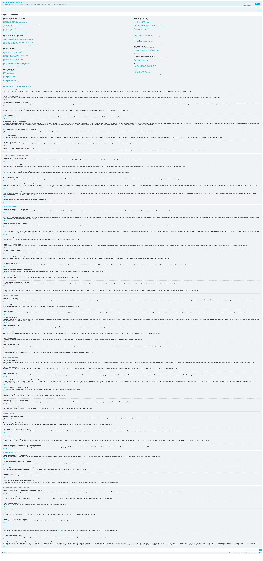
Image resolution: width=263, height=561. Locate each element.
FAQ (260, 10)
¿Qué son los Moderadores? (140, 21)
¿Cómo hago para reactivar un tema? (11, 66)
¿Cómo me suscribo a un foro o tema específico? (145, 59)
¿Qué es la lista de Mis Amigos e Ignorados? (143, 41)
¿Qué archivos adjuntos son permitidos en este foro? (145, 65)
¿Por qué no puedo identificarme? (10, 19)
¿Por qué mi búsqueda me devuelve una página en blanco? (147, 50)
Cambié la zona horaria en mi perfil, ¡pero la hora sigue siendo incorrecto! (19, 39)
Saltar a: (243, 550)
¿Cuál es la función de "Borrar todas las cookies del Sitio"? (15, 32)
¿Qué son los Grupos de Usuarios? (141, 22)
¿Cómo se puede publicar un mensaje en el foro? (13, 49)
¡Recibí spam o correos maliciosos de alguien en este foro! (147, 36)
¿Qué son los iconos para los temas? (11, 81)
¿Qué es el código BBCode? (9, 70)
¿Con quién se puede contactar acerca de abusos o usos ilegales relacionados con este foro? (154, 74)
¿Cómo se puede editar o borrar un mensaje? (13, 51)
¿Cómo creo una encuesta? (9, 53)
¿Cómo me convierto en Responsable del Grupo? (145, 25)
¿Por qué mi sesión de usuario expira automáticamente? (15, 22)
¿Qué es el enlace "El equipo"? (141, 29)
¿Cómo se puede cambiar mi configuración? (12, 36)
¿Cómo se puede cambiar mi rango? (11, 43)
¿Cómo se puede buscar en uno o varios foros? (144, 47)
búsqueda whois (120, 543)
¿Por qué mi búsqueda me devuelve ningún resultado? (146, 49)
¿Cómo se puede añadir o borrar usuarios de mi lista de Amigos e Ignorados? (151, 42)
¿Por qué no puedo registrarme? (10, 30)
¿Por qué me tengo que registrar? (10, 21)
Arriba (5, 92)
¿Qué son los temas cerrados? (9, 80)
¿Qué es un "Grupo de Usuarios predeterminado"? (145, 28)
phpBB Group (60, 530)
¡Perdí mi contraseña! (7, 25)
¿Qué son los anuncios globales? (10, 76)
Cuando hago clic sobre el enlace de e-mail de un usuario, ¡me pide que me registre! (21, 45)
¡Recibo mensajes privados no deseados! (143, 35)
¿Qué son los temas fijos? (8, 79)
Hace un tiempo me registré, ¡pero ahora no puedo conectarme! (17, 28)
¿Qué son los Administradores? (141, 19)
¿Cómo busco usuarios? (139, 51)
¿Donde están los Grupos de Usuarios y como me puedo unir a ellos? (149, 23)
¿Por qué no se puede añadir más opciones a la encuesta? (15, 55)
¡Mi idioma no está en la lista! (9, 40)
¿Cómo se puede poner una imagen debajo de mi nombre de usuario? (18, 42)
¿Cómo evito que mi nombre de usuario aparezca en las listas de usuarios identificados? (22, 23)
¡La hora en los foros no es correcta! (11, 38)
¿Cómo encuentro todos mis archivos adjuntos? (144, 66)
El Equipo (231, 552)
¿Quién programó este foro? (140, 71)
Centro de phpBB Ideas (71, 537)
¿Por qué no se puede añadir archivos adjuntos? (13, 59)
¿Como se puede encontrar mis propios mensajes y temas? (147, 53)
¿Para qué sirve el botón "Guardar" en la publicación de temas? (16, 63)
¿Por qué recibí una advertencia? (10, 60)
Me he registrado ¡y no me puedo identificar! (12, 26)
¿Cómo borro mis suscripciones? (141, 60)
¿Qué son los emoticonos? (8, 73)
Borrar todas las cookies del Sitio (241, 552)
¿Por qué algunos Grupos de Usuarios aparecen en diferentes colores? (149, 26)
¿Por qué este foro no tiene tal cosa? (142, 72)
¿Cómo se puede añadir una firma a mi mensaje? (13, 52)
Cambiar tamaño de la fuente (260, 8)
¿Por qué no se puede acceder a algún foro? (12, 57)
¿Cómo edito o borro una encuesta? (11, 56)
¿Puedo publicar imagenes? (9, 74)
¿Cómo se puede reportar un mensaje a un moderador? (15, 62)
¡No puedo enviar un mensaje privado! (142, 34)
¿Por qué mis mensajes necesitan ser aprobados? (14, 64)
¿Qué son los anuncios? (8, 77)
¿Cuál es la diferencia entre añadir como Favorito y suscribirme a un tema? (150, 57)
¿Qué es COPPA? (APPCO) (9, 29)
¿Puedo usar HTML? (7, 72)
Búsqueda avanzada (247, 5)
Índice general (6, 7)
